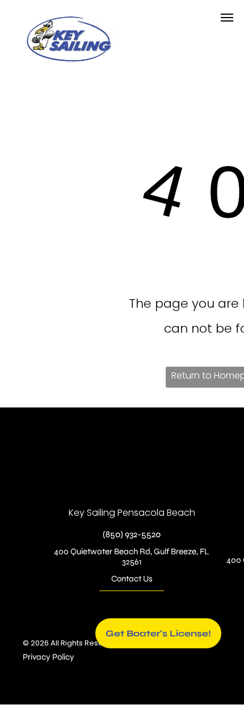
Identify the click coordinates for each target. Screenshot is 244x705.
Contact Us (132, 579)
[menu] (227, 17)
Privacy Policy (48, 657)
